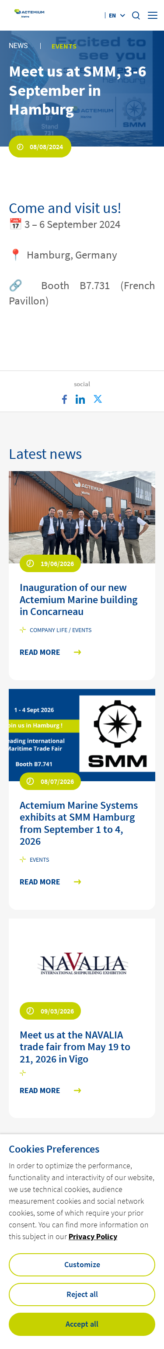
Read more (40, 652)
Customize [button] (82, 1264)
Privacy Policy (93, 1236)
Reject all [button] (82, 1294)
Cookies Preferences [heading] (54, 1149)
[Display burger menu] (152, 15)
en (112, 15)
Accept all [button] (82, 1324)
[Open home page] (30, 15)
